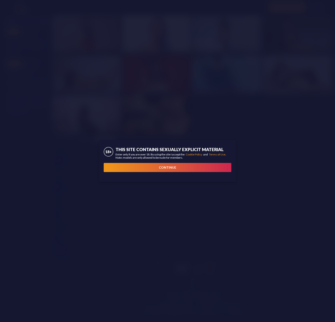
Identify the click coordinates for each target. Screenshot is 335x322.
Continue (167, 167)
